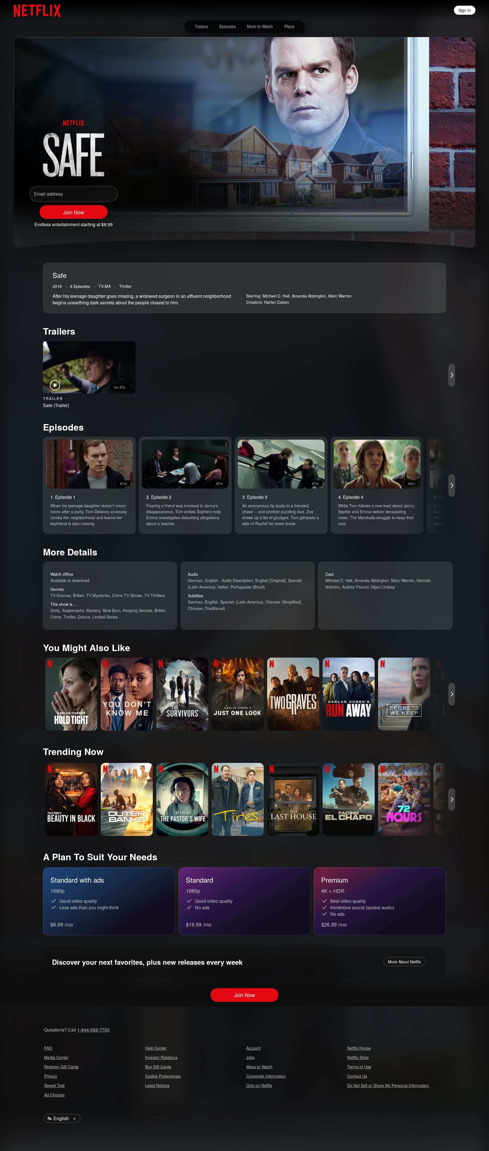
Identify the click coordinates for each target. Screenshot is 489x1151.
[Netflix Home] (34, 10)
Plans (289, 26)
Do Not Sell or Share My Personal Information (388, 1085)
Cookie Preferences (163, 1076)
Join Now (73, 212)
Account (253, 1048)
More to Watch (260, 26)
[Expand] (439, 222)
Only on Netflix (259, 1085)
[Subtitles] (454, 222)
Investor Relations (161, 1057)
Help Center (156, 1048)
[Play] (409, 222)
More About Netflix (404, 961)
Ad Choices (54, 1094)
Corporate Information (266, 1076)
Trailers (201, 26)
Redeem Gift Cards (61, 1066)
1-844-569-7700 (93, 1029)
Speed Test (54, 1085)
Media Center (56, 1057)
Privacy (50, 1076)
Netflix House (359, 1048)
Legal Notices (157, 1085)
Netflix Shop (358, 1057)
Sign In (464, 10)
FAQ (48, 1048)
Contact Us (357, 1076)
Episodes (227, 26)
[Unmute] (424, 222)
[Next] (451, 375)
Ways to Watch (259, 1066)
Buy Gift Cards (158, 1066)
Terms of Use (359, 1066)
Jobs (250, 1057)
